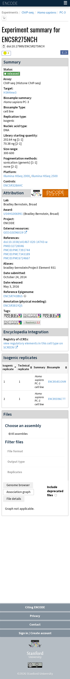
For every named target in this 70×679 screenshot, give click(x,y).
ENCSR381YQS (12, 306)
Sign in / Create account (35, 633)
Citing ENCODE (35, 607)
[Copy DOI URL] (4, 46)
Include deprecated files (55, 491)
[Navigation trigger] (65, 3)
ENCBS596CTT (57, 399)
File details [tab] (14, 499)
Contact (35, 625)
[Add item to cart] (4, 17)
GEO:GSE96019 (13, 233)
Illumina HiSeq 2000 (16, 176)
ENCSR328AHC (13, 186)
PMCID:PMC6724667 (16, 258)
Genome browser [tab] (18, 485)
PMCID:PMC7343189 (16, 254)
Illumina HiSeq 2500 (44, 176)
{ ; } (64, 52)
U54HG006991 (13, 214)
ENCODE (10, 3)
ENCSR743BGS (13, 296)
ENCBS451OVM (57, 382)
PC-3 (62, 13)
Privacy (35, 616)
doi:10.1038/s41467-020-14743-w (25, 242)
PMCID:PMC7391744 (16, 250)
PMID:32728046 (13, 246)
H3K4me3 (9, 93)
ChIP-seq (28, 13)
